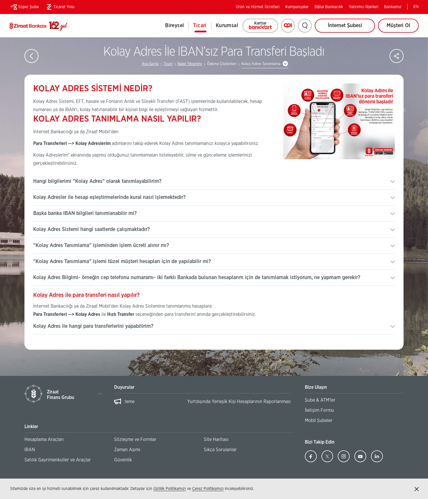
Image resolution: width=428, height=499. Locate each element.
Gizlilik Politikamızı (169, 489)
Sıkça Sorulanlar (220, 449)
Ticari (199, 25)
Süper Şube (28, 7)
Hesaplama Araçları (44, 439)
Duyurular (124, 387)
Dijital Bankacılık (328, 7)
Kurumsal (227, 25)
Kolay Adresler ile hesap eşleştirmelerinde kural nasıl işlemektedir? (109, 197)
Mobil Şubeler (319, 420)
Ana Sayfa (150, 64)
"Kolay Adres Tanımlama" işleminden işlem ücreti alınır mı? (101, 245)
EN (416, 7)
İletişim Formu (319, 410)
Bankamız (393, 7)
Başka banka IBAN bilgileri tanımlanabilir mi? (85, 213)
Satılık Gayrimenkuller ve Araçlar (57, 460)
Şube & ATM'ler (320, 400)
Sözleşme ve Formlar (135, 439)
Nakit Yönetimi (190, 64)
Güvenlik (123, 460)
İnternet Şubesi (345, 25)
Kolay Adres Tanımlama (260, 64)
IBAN (29, 449)
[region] (202, 405)
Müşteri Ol (403, 28)
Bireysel (174, 25)
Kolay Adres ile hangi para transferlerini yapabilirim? (93, 326)
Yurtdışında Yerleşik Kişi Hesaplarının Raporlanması (177, 401)
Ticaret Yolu (60, 8)
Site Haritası (216, 439)
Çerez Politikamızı (208, 489)
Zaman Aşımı (127, 449)
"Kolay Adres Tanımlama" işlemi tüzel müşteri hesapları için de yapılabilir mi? (122, 261)
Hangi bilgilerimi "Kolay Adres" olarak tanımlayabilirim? (97, 181)
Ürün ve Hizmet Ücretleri (258, 7)
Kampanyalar (297, 7)
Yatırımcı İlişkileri (363, 7)
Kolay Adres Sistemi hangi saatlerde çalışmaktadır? (91, 229)
